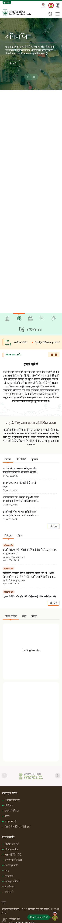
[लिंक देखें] (31, 776)
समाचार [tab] (8, 459)
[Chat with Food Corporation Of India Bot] (55, 916)
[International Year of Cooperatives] (43, 5)
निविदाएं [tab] (8, 535)
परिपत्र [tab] (19, 535)
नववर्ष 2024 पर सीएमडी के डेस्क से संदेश (19, 484)
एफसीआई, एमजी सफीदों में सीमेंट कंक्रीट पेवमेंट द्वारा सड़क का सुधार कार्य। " (30, 551)
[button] (29, 76)
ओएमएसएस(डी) (13, 354)
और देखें (53, 526)
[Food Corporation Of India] (16, 12)
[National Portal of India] (57, 5)
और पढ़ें (12, 63)
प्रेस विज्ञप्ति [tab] (21, 459)
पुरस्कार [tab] (34, 459)
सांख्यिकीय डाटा (34, 329)
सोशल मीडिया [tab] (11, 616)
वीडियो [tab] (34, 616)
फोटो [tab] (24, 616)
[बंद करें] (46, 916)
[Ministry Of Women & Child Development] (51, 5)
